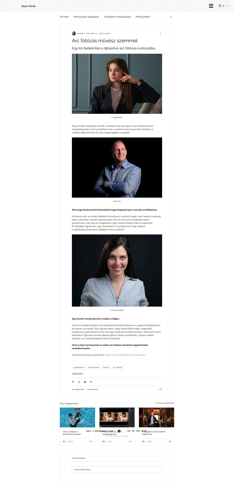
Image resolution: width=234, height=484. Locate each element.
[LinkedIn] (119, 431)
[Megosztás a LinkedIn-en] (85, 382)
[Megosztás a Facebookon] (73, 382)
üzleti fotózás (93, 367)
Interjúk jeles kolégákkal (86, 16)
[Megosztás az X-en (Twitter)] (79, 382)
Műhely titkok (143, 16)
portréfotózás (78, 367)
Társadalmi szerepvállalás (117, 16)
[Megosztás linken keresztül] (91, 382)
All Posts (64, 16)
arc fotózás (117, 367)
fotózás (106, 367)
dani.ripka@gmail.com (99, 431)
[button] (211, 6)
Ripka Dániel (28, 6)
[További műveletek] (160, 33)
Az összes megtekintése (164, 403)
